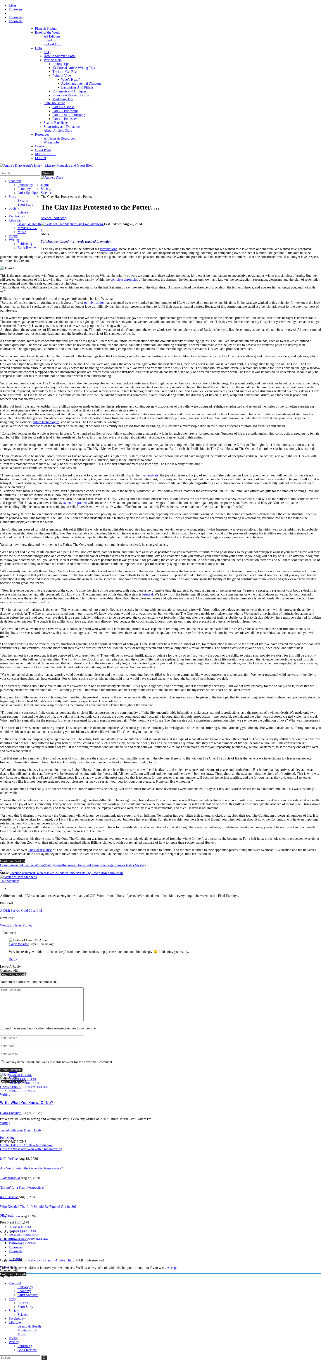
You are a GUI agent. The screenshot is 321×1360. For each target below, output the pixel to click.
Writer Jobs (51, 142)
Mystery (140, 865)
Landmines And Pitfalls (77, 87)
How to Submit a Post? (60, 56)
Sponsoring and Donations (62, 126)
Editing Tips (60, 64)
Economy (24, 189)
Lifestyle (15, 220)
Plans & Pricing (46, 28)
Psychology (17, 216)
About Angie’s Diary (58, 130)
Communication (11, 865)
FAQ (47, 52)
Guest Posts (43, 150)
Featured (15, 181)
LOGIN (40, 158)
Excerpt (22, 200)
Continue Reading (12, 861)
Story (12, 196)
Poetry (13, 236)
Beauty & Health (29, 224)
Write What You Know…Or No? (26, 1102)
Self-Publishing (54, 103)
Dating (49, 865)
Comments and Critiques (69, 91)
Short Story (25, 204)
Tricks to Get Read (65, 71)
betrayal (147, 594)
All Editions (52, 36)
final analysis (149, 475)
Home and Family (88, 865)
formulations (108, 249)
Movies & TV (27, 228)
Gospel (71, 865)
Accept (172, 1268)
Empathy (60, 865)
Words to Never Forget (16, 925)
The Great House (40, 850)
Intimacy (120, 865)
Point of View (62, 75)
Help (38, 48)
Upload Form (53, 44)
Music (21, 232)
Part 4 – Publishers (65, 119)
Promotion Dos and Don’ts (71, 95)
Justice (130, 865)
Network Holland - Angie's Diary (51, 1260)
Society (14, 208)
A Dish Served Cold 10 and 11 (21, 910)
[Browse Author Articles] (18, 877)
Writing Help (53, 60)
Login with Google (13, 974)
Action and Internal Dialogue (81, 83)
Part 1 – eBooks (63, 107)
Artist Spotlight (27, 193)
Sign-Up (49, 40)
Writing (14, 240)
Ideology (107, 865)
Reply (13, 959)
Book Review (27, 247)
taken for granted (75, 503)
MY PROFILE (45, 154)
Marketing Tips (62, 99)
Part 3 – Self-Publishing (68, 115)
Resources (42, 134)
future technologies (46, 422)
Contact (40, 146)
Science (22, 212)
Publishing (24, 244)
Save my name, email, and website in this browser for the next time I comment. (58, 1062)
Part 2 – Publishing (65, 111)
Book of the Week (47, 32)
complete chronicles (124, 279)
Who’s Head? (70, 79)
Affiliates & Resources (59, 138)
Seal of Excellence (56, 123)
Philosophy (25, 185)
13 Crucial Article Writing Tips (73, 68)
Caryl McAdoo (19, 944)
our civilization (94, 302)
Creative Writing (33, 865)
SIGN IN (6, 1215)
